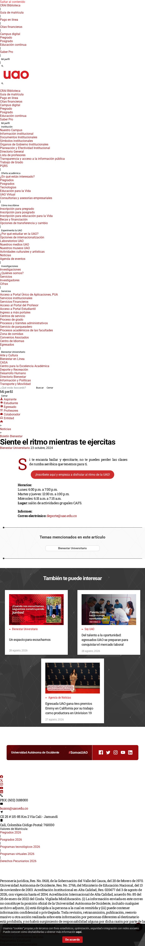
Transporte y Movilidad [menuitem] (15, 384)
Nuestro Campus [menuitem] (11, 130)
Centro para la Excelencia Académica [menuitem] (24, 366)
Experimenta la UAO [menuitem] (11, 230)
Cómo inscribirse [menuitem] (10, 205)
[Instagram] (1, 784)
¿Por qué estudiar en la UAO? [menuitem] (19, 234)
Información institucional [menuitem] (16, 133)
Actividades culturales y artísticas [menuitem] (22, 251)
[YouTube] (1, 788)
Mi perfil (5, 59)
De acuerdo (72, 939)
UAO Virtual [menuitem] (7, 194)
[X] (1, 781)
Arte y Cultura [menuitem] (9, 355)
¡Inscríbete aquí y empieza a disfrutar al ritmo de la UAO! (72, 474)
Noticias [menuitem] (5, 255)
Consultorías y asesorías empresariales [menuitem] (26, 198)
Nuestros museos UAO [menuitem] (15, 248)
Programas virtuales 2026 (17, 854)
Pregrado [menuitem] (6, 37)
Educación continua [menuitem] (13, 44)
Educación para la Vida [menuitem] (15, 191)
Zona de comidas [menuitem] (11, 334)
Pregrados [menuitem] (7, 180)
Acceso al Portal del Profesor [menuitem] (19, 305)
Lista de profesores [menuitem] (12, 155)
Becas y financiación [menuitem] (14, 219)
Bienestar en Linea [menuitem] (12, 359)
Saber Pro (6, 52)
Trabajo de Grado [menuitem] (11, 162)
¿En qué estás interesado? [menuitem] (17, 176)
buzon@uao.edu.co (14, 808)
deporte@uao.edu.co (62, 515)
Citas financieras (11, 27)
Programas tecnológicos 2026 (20, 847)
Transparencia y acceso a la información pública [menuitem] (32, 158)
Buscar (40, 387)
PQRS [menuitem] (4, 166)
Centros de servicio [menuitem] (12, 316)
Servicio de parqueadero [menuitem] (16, 327)
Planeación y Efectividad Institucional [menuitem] (25, 148)
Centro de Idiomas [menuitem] (12, 341)
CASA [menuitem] (4, 362)
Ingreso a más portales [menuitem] (15, 312)
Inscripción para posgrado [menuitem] (17, 212)
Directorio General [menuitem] (12, 151)
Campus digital (10, 34)
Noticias (5, 429)
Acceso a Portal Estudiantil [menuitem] (18, 309)
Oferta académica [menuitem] (10, 173)
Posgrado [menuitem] (6, 41)
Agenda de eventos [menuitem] (12, 259)
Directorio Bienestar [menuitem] (13, 377)
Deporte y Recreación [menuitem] (14, 369)
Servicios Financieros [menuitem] (14, 301)
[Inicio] (1, 422)
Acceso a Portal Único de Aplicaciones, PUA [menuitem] (29, 294)
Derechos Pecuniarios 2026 (18, 861)
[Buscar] (2, 66)
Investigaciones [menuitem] (9, 266)
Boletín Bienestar (11, 436)
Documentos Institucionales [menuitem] (18, 137)
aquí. (79, 931)
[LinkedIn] (1, 792)
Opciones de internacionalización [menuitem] (22, 237)
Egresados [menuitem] (7, 344)
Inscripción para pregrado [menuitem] (17, 209)
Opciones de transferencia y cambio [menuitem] (24, 223)
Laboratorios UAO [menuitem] (12, 241)
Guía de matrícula (12, 12)
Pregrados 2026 (10, 832)
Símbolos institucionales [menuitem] (16, 141)
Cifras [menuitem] (4, 284)
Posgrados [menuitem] (7, 184)
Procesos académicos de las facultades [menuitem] (26, 330)
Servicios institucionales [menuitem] (16, 298)
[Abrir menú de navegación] (6, 84)
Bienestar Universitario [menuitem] (13, 352)
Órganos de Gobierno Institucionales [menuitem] (24, 144)
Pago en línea (9, 19)
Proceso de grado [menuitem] (11, 319)
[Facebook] (1, 777)
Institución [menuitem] (6, 126)
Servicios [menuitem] (6, 276)
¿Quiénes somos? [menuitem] (12, 273)
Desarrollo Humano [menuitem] (13, 373)
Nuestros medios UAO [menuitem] (14, 244)
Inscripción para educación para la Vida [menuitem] (26, 216)
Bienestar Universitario (15, 448)
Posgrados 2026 (11, 839)
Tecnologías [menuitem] (8, 187)
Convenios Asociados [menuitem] (14, 337)
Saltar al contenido (12, 2)
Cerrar (50, 387)
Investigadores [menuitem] (9, 280)
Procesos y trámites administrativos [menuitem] (24, 323)
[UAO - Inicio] (16, 80)
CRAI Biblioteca (10, 5)
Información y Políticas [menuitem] (15, 380)
